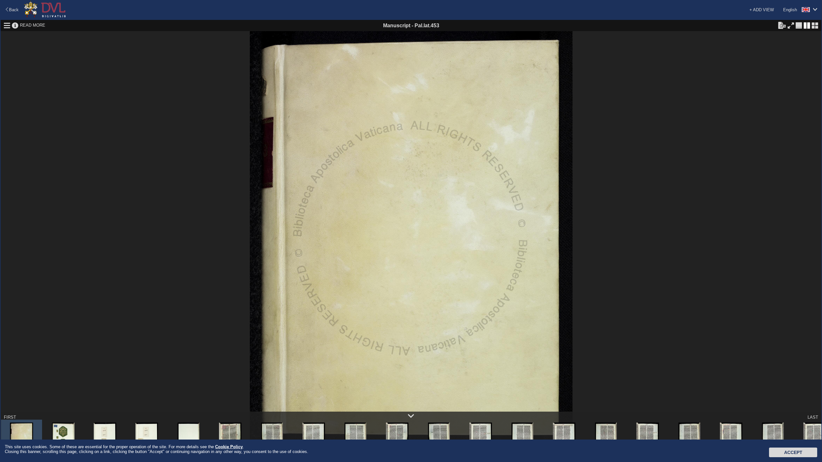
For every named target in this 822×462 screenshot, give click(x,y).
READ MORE (32, 25)
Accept (793, 452)
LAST (813, 417)
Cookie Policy (229, 446)
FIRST (10, 417)
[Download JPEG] (782, 25)
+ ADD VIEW (761, 9)
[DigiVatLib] (45, 16)
